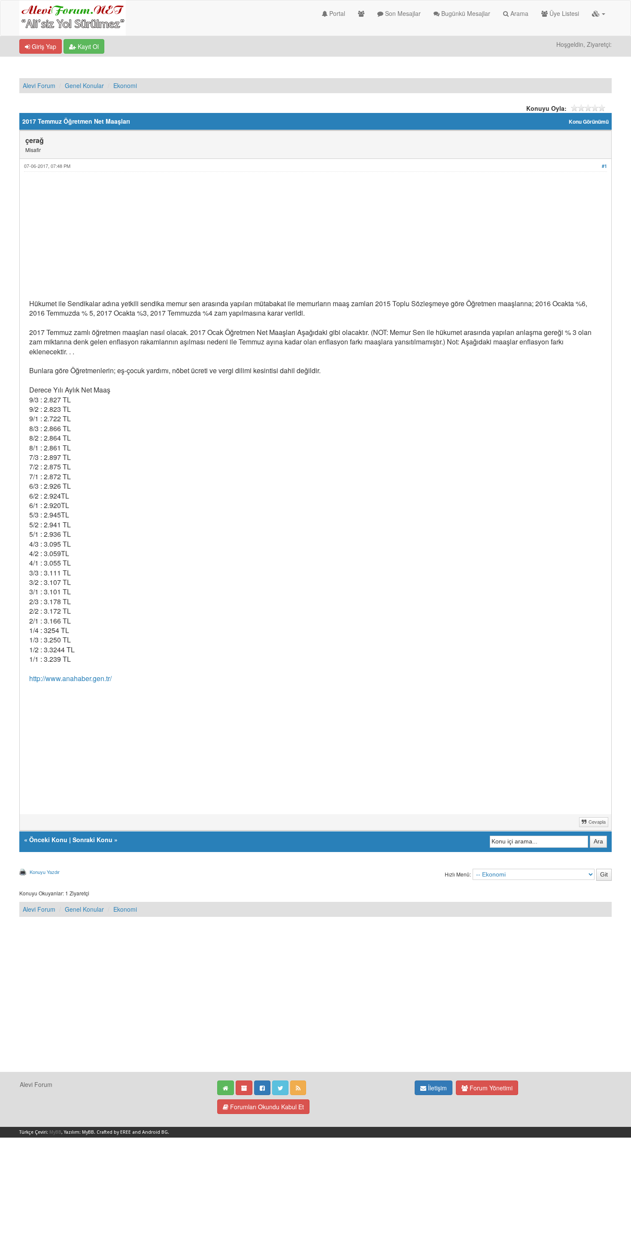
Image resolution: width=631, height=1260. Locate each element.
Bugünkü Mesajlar (465, 13)
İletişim (436, 1087)
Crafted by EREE (114, 1132)
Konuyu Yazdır (45, 871)
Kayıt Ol (87, 46)
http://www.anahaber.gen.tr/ (70, 678)
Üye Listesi (563, 13)
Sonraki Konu (92, 839)
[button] (598, 13)
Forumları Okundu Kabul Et (266, 1106)
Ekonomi (125, 85)
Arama (518, 13)
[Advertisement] (286, 239)
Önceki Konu (48, 839)
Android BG (155, 1132)
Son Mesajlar (402, 13)
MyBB (55, 1132)
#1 (604, 166)
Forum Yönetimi (490, 1087)
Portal (336, 13)
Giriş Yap (43, 46)
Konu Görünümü (589, 121)
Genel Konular (84, 85)
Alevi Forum (39, 85)
